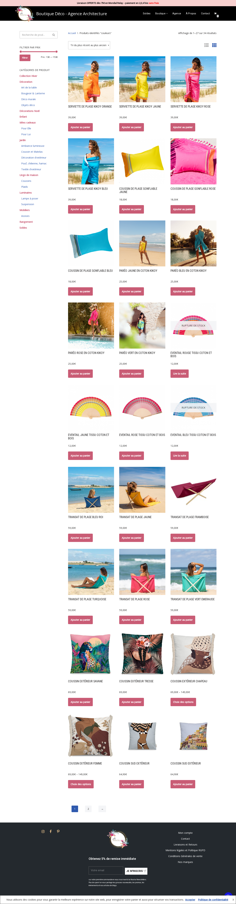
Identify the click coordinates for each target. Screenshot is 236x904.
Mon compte (185, 832)
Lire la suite (179, 373)
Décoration (26, 81)
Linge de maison (29, 175)
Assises (25, 216)
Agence (176, 13)
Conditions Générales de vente (185, 856)
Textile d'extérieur (31, 169)
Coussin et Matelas (32, 151)
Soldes (146, 13)
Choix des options (183, 702)
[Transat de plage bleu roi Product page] (91, 490)
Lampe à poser (29, 198)
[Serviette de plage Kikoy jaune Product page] (142, 79)
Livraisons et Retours (185, 844)
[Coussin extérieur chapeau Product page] (193, 654)
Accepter (190, 899)
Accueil (72, 33)
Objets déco (28, 105)
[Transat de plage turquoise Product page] (91, 572)
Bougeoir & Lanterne (33, 93)
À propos (191, 13)
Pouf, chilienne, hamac (34, 163)
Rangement (26, 221)
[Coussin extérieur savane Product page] (91, 654)
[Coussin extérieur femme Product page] (91, 736)
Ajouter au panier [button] (80, 127)
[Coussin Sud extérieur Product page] (142, 736)
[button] (167, 13)
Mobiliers (25, 210)
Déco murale (28, 99)
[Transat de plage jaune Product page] (142, 490)
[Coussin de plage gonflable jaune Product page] (142, 161)
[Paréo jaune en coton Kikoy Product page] (142, 243)
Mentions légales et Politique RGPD (185, 850)
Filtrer (25, 57)
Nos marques (185, 862)
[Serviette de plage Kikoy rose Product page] (193, 79)
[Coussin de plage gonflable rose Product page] (193, 161)
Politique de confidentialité (213, 899)
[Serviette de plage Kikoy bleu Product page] (91, 161)
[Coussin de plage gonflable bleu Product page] (91, 243)
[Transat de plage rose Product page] (142, 572)
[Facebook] (50, 831)
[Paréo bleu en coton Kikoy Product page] (193, 243)
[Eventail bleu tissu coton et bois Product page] (193, 408)
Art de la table (29, 87)
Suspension (27, 204)
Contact (205, 13)
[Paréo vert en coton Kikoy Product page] (142, 325)
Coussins (26, 180)
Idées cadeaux (28, 122)
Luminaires (26, 192)
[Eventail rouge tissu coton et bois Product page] (193, 325)
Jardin (23, 140)
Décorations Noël (30, 111)
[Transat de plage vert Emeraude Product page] (193, 572)
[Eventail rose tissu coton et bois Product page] (142, 408)
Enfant (23, 116)
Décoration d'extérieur (33, 157)
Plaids (24, 186)
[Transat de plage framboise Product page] (193, 490)
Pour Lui (26, 134)
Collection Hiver (28, 76)
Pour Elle (26, 128)
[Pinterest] (58, 831)
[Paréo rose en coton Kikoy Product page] (91, 325)
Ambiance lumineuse (32, 145)
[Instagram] (43, 831)
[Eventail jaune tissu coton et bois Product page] (91, 408)
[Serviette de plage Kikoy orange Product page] (91, 79)
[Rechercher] (54, 35)
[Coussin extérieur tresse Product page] (142, 654)
